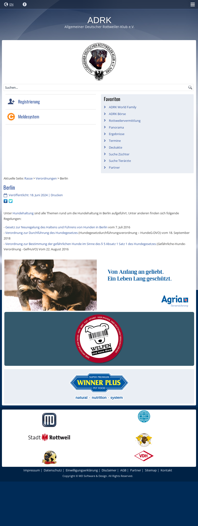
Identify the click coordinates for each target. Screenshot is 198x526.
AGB (123, 470)
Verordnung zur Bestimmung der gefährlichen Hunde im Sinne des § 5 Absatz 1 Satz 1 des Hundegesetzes (80, 244)
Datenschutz (53, 470)
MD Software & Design (93, 476)
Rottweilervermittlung (125, 120)
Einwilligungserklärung (82, 470)
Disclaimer (109, 470)
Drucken (57, 195)
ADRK (99, 20)
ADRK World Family (122, 107)
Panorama (116, 127)
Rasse (28, 178)
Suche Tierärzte (120, 161)
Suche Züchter (119, 154)
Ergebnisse (116, 134)
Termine (115, 140)
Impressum (31, 470)
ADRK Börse (117, 114)
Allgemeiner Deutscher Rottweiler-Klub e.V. (99, 26)
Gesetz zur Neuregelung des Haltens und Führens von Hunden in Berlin (56, 227)
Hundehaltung (23, 213)
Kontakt (166, 470)
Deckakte (115, 147)
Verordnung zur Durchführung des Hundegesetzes (41, 233)
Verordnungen (46, 178)
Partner (114, 167)
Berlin (9, 187)
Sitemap (151, 470)
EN (11, 4)
